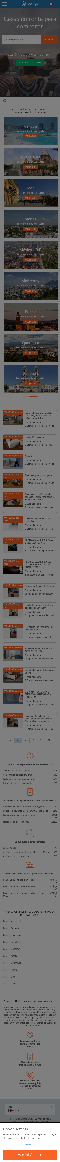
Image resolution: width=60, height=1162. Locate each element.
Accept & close (30, 1155)
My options (30, 1145)
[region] (30, 1142)
